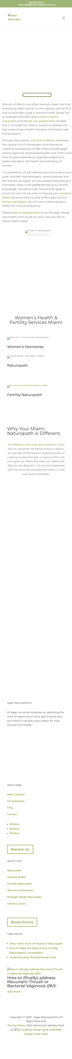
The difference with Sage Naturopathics (32, 444)
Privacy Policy (16, 1025)
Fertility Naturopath (19, 883)
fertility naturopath (14, 201)
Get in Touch (36, 668)
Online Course (16, 903)
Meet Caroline (16, 794)
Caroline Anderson (43, 140)
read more (13, 991)
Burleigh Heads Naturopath (24, 897)
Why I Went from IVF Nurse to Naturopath (36, 943)
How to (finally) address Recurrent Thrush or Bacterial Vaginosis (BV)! (31, 981)
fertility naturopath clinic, (39, 121)
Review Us (20, 849)
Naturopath (14, 870)
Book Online (22, 922)
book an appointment (25, 212)
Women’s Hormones (20, 890)
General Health (16, 877)
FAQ (10, 807)
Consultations (15, 801)
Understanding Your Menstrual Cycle (33, 957)
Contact (12, 814)
